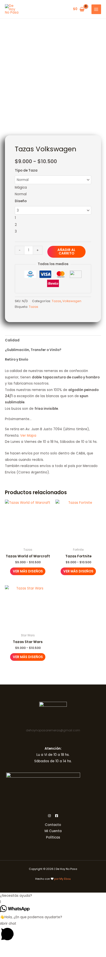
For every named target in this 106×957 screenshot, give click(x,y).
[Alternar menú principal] (96, 9)
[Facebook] (56, 815)
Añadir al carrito (66, 252)
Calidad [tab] (12, 340)
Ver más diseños (28, 571)
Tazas (56, 301)
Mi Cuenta (53, 831)
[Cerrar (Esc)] (37, 947)
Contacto (53, 824)
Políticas (53, 837)
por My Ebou (62, 879)
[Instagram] (49, 815)
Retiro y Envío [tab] (16, 359)
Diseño (21, 201)
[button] (53, 896)
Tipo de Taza (26, 170)
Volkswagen (71, 301)
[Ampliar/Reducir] (5, 947)
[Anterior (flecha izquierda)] (5, 954)
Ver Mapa (28, 435)
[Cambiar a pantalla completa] (16, 947)
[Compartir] (27, 947)
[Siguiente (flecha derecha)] (16, 954)
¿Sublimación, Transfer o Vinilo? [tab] (33, 350)
